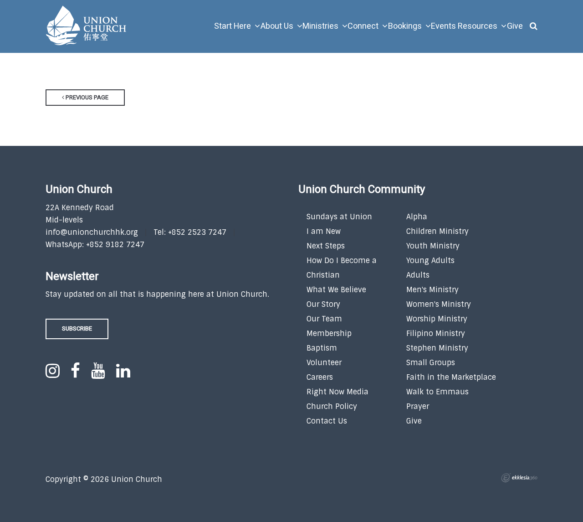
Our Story (323, 304)
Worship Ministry (436, 319)
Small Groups (430, 362)
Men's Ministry (432, 290)
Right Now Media (337, 392)
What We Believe (336, 290)
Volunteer (324, 362)
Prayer (417, 406)
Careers (320, 377)
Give (414, 421)
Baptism (322, 348)
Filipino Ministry (435, 333)
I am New (324, 231)
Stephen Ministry (437, 348)
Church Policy (332, 406)
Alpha (416, 217)
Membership (329, 333)
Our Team (324, 319)
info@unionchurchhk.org (92, 232)
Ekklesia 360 (519, 477)
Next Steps (326, 246)
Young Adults (430, 260)
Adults (418, 275)
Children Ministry (437, 231)
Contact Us (327, 421)
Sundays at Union (339, 217)
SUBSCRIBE (77, 328)
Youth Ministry (433, 246)
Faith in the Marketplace (451, 377)
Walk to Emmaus (437, 392)
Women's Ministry (438, 304)
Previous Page (86, 97)
